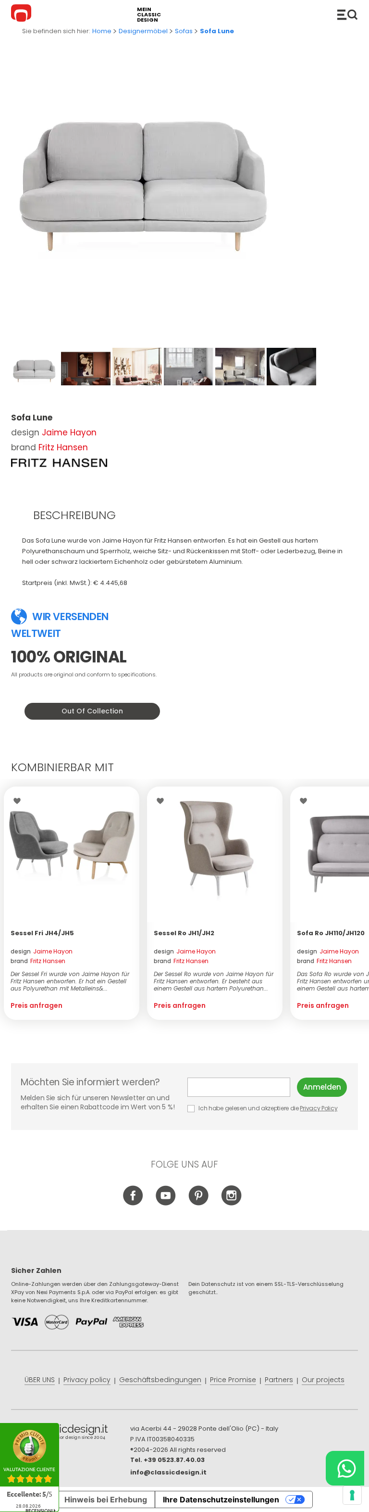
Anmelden (322, 1087)
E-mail (242, 1087)
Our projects (323, 1379)
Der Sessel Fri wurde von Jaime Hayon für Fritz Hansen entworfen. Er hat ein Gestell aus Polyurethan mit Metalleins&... (70, 981)
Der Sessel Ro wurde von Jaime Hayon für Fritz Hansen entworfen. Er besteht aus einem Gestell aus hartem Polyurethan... (213, 981)
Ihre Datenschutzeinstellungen (221, 1499)
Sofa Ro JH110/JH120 (331, 933)
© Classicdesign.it (70, 1433)
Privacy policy (87, 1379)
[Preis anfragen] (71, 854)
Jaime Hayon (69, 432)
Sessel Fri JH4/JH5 (42, 933)
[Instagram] (231, 1203)
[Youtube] (166, 1203)
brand (38, 961)
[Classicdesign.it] (22, 14)
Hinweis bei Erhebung (105, 1499)
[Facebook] (133, 1203)
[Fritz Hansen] (59, 462)
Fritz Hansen (63, 447)
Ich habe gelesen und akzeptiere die (267, 1108)
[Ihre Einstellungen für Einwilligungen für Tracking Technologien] (352, 1495)
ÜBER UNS (40, 1379)
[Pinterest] (198, 1203)
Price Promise (233, 1379)
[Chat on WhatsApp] (345, 1468)
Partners (279, 1379)
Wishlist (19, 801)
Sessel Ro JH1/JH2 (184, 933)
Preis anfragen (36, 1005)
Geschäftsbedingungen (160, 1379)
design (42, 951)
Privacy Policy (318, 1108)
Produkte (347, 14)
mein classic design (149, 15)
